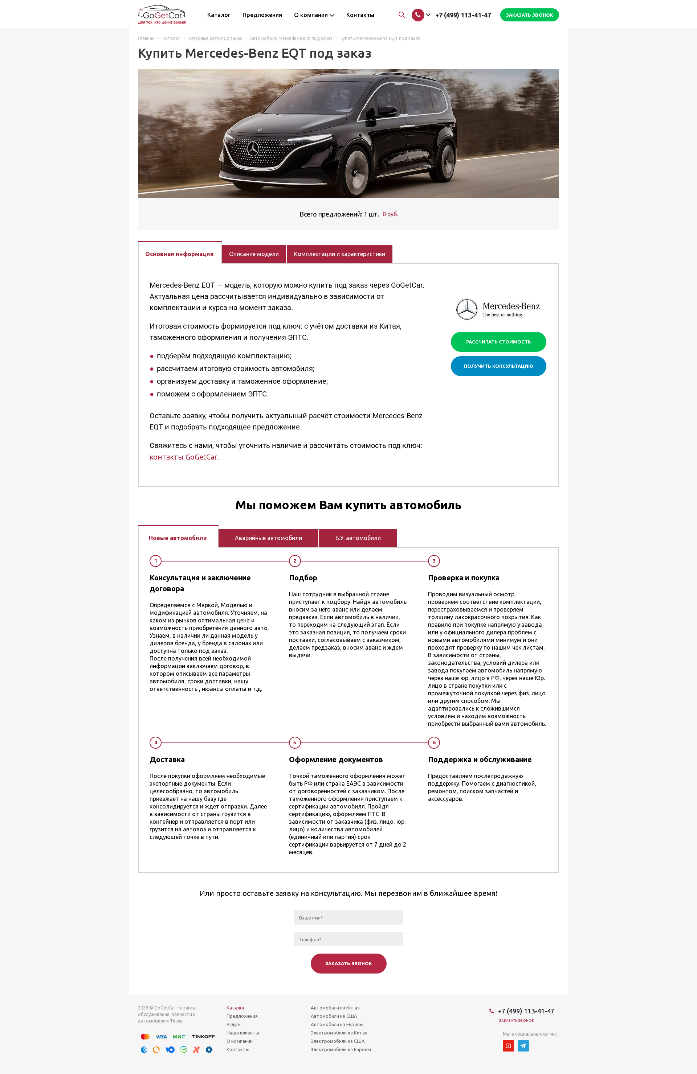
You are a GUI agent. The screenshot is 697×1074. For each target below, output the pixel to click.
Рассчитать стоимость (498, 341)
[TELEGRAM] (523, 1046)
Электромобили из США (338, 1041)
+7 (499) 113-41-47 (463, 15)
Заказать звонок (516, 1020)
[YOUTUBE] (508, 1046)
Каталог (236, 1007)
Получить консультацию (498, 366)
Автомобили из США (334, 1016)
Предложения (242, 1016)
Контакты (238, 1049)
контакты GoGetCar (183, 457)
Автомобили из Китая (335, 1007)
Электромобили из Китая (339, 1032)
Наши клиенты (243, 1032)
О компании (240, 1041)
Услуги (234, 1024)
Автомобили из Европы (337, 1024)
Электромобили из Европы (341, 1049)
